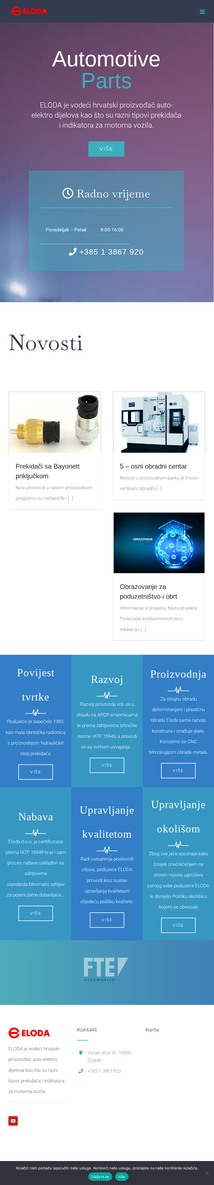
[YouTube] (13, 1121)
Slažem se (100, 1176)
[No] (207, 1173)
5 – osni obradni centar (153, 466)
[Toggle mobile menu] (203, 12)
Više (122, 1176)
